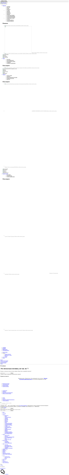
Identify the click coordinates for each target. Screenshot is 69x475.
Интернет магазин (6, 383)
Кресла (8, 7)
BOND (5, 407)
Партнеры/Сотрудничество (8, 392)
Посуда (8, 79)
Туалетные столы (10, 18)
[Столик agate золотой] (7, 25)
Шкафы (8, 11)
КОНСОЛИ (6, 419)
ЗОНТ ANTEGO (23, 53)
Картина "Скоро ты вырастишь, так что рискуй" (14, 330)
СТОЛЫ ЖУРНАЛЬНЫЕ (8, 423)
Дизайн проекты (8, 354)
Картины (9, 174)
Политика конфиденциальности (8, 399)
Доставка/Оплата (6, 384)
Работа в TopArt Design (7, 393)
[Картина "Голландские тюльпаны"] (27, 273)
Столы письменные (11, 16)
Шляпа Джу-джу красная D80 (10, 167)
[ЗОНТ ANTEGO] (12, 53)
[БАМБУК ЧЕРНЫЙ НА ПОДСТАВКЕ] (18, 110)
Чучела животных (11, 176)
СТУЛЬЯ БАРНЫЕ (7, 426)
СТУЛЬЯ (6, 425)
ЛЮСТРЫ (6, 444)
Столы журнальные (11, 17)
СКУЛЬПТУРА (7, 442)
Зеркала (8, 76)
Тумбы (8, 10)
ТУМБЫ (6, 428)
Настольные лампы (11, 61)
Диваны (8, 6)
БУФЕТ (6, 416)
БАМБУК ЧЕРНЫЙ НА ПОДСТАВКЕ (39, 110)
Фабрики (4, 391)
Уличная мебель (10, 21)
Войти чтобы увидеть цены (23, 25)
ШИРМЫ (6, 430)
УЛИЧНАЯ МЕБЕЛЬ (8, 429)
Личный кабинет (6, 386)
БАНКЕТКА (6, 415)
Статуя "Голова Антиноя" (10, 236)
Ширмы (8, 14)
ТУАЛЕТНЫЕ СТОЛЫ (8, 427)
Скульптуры (9, 175)
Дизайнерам (5, 390)
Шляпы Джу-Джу (10, 78)
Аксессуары (9, 75)
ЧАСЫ (6, 438)
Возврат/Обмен (5, 385)
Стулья (8, 19)
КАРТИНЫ (6, 441)
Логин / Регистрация (6, 462)
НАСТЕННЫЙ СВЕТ (8, 445)
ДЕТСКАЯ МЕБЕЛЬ (8, 417)
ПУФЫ (6, 422)
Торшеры (9, 62)
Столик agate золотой (14, 25)
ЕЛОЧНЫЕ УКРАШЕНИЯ (9, 432)
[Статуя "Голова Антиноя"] (32, 235)
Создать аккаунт (2, 468)
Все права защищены (23, 405)
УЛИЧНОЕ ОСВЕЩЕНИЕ (9, 448)
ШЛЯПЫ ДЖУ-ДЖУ (8, 439)
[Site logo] (3, 2)
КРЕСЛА (6, 420)
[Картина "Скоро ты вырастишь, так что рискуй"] (32, 329)
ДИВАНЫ (6, 418)
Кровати (8, 9)
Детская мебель (10, 20)
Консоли (9, 13)
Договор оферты (6, 400)
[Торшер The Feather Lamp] (12, 67)
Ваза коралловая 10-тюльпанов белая (19, 83)
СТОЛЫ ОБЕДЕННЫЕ (8, 424)
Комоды (8, 12)
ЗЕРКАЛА (6, 436)
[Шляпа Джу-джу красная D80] (32, 166)
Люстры (8, 59)
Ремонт (6, 356)
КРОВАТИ (6, 421)
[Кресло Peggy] (18, 52)
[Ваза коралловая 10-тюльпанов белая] (8, 83)
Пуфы (8, 8)
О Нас (4, 397)
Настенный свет (10, 60)
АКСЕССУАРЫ (7, 435)
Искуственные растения (12, 77)
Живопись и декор (8, 355)
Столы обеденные (10, 15)
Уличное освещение (11, 63)
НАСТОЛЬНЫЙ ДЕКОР (8, 433)
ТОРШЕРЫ (6, 447)
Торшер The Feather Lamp (24, 67)
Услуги (4, 398)
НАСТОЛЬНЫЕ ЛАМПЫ (8, 446)
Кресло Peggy (34, 52)
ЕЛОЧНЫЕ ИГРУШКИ (8, 431)
